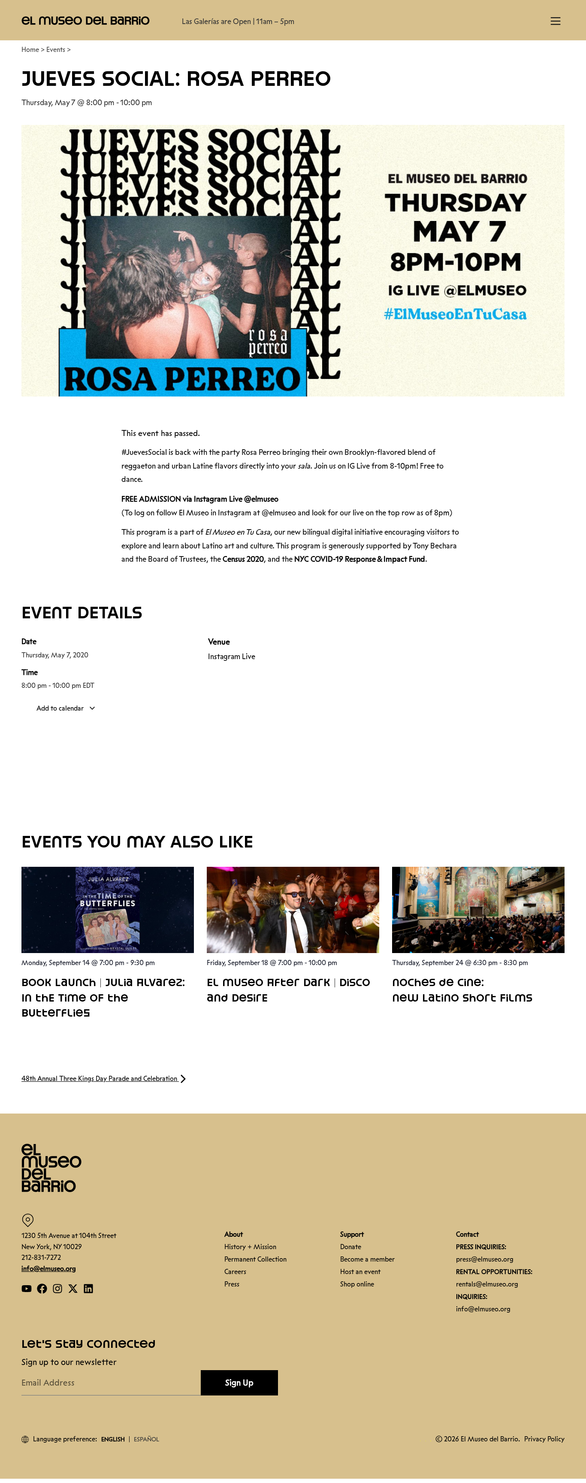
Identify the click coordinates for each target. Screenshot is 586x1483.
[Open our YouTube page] (26, 1288)
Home (30, 49)
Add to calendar (60, 708)
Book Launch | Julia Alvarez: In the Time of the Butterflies (103, 998)
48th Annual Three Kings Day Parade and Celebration (100, 1078)
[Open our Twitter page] (73, 1288)
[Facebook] (42, 1288)
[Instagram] (57, 1288)
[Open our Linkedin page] (88, 1288)
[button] (85, 20)
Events (55, 49)
